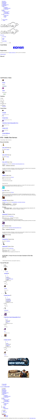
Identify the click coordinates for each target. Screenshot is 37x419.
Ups (3, 190)
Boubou (8, 156)
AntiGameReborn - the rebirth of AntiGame (18, 202)
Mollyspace (4, 106)
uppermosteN (4, 119)
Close (35, 418)
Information (8, 321)
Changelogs (8, 345)
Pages (3, 39)
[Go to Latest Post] (5, 286)
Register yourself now (12, 52)
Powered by (5, 386)
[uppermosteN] (3, 212)
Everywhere (4, 36)
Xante (3, 90)
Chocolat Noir (5, 239)
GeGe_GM (4, 147)
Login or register (4, 19)
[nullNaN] (3, 173)
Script (7, 271)
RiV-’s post (6, 163)
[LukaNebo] (3, 198)
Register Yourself (3, 54)
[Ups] (3, 188)
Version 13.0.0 (5, 128)
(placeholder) (6, 408)
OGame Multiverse (6, 133)
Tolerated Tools (8, 300)
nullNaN (3, 114)
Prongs (3, 82)
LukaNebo (4, 200)
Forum (3, 38)
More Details (32, 418)
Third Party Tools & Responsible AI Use (10, 122)
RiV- (3, 135)
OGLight (4, 112)
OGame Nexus (5, 117)
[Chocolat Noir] (3, 237)
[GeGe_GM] (3, 145)
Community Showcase (9, 278)
